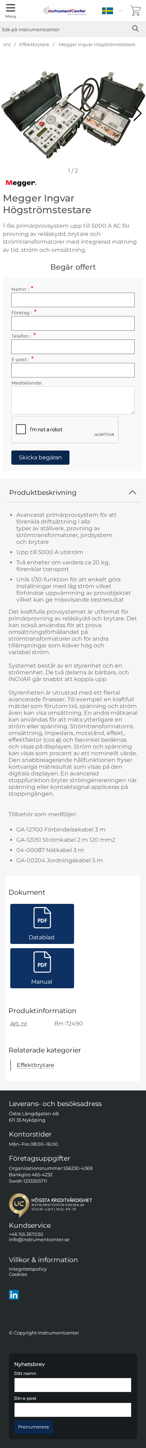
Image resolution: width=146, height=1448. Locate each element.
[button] (137, 113)
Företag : (23, 312)
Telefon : (23, 336)
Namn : (22, 289)
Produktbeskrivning (43, 492)
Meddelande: (26, 383)
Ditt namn (25, 1373)
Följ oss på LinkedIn (44, 1294)
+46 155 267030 (26, 1234)
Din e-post (25, 1398)
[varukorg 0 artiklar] (135, 10)
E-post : (22, 359)
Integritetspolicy (28, 1268)
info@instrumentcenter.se (39, 1239)
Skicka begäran (40, 457)
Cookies (18, 1274)
